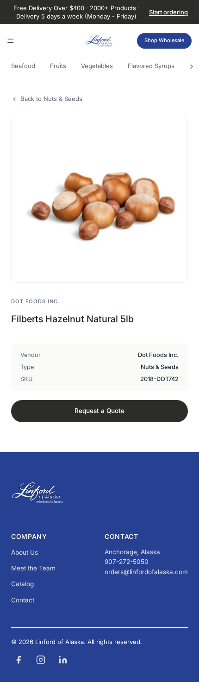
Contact (22, 600)
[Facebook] (18, 659)
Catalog (22, 584)
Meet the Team (33, 568)
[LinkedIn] (63, 659)
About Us (24, 552)
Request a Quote (99, 410)
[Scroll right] (191, 66)
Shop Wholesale (164, 41)
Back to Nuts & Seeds (51, 98)
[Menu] (10, 41)
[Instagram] (40, 659)
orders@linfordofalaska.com (146, 572)
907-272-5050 (127, 561)
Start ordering (168, 12)
